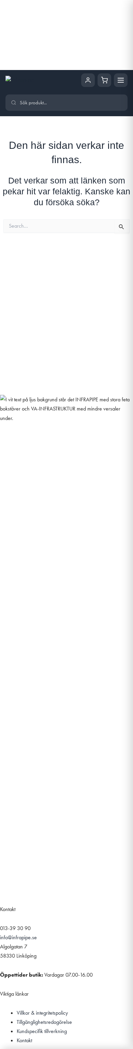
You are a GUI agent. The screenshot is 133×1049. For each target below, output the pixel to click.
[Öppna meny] (121, 80)
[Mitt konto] (88, 80)
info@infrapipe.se (18, 937)
